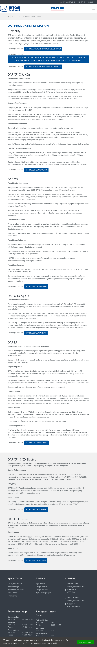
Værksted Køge (13, 587)
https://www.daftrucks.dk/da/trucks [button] (43, 49)
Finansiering (12, 596)
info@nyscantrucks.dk (75, 587)
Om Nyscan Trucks (67, 2)
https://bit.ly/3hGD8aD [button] (36, 286)
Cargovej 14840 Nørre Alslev (74, 605)
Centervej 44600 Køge (71, 591)
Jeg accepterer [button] (85, 642)
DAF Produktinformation (31, 16)
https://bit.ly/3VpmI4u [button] (36, 560)
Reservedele (12, 593)
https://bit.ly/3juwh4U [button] (36, 509)
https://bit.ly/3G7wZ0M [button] (36, 170)
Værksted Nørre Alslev (16, 590)
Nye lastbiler (40, 584)
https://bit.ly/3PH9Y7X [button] (36, 333)
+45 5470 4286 (73, 598)
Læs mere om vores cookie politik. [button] (44, 643)
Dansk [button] (90, 2)
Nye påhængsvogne (43, 593)
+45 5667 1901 (73, 584)
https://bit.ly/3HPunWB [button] (36, 443)
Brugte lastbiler (41, 587)
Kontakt (81, 2)
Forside (15, 16)
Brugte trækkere (42, 590)
